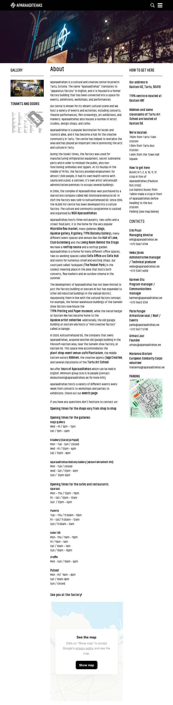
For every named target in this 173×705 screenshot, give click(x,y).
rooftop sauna (72, 247)
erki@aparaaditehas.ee (143, 239)
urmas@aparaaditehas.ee (145, 345)
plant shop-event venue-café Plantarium (76, 353)
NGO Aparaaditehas (84, 213)
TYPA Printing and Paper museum (71, 311)
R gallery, (77, 233)
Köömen (74, 357)
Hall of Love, (110, 237)
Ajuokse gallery (60, 233)
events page (89, 393)
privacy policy (84, 648)
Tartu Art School (98, 362)
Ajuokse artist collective (65, 320)
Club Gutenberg (60, 242)
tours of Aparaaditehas (76, 368)
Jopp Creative (113, 357)
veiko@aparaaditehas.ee (144, 266)
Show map (86, 665)
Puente (54, 510)
